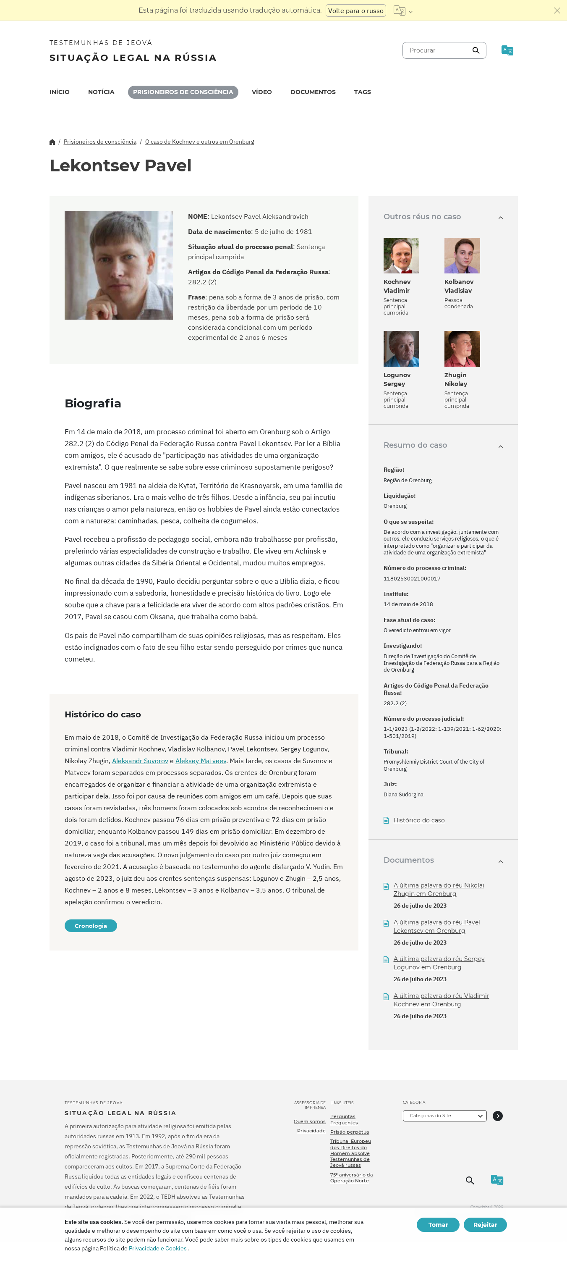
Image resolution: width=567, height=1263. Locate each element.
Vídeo (262, 92)
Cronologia (91, 925)
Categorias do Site (430, 1116)
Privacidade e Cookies (158, 1248)
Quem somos (310, 1121)
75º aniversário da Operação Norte (351, 1178)
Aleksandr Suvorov (140, 760)
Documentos (313, 92)
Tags (362, 92)
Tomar (438, 1225)
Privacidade (311, 1131)
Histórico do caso (419, 820)
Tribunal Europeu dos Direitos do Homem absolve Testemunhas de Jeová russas (350, 1153)
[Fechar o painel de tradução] (557, 10)
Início (60, 92)
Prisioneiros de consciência (183, 92)
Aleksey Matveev (200, 760)
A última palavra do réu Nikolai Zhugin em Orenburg (439, 890)
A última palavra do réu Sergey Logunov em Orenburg (439, 963)
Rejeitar (485, 1225)
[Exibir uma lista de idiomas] (403, 10)
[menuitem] (59, 92)
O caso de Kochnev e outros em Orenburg (199, 141)
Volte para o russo (356, 10)
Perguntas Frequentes (344, 1119)
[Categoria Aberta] (498, 1115)
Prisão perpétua (349, 1132)
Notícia (101, 92)
